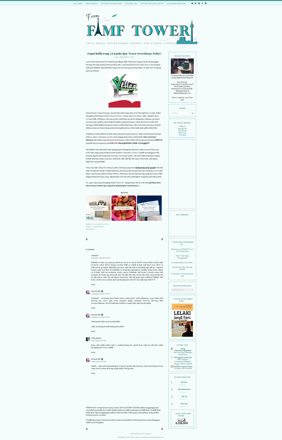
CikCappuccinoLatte (183, 357)
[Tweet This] (159, 224)
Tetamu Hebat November (182, 262)
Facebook (182, 130)
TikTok (182, 126)
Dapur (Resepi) (92, 3)
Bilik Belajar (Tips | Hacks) (152, 3)
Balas (93, 284)
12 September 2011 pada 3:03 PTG (100, 317)
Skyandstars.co (157, 437)
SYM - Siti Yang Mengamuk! (182, 257)
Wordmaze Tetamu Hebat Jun (182, 275)
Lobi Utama (77, 3)
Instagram (182, 128)
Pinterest (182, 133)
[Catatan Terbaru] (87, 239)
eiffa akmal (96, 338)
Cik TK (184, 396)
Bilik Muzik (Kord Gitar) (111, 3)
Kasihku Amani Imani (183, 366)
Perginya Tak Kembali (183, 368)
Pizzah (184, 382)
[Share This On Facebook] (155, 224)
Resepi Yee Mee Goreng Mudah (182, 268)
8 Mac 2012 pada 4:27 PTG (98, 340)
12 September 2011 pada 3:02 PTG (100, 294)
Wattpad (182, 135)
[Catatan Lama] (162, 239)
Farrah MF (95, 291)
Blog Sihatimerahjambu (183, 350)
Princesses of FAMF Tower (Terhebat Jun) (182, 250)
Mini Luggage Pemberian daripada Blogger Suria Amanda (183, 361)
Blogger (148, 434)
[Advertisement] (182, 174)
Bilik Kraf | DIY (131, 3)
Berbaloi (89, 224)
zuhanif (94, 255)
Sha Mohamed (184, 389)
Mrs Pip (184, 403)
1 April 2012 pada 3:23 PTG (98, 361)
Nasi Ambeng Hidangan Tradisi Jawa (182, 353)
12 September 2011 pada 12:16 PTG (100, 258)
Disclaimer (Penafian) (176, 3)
